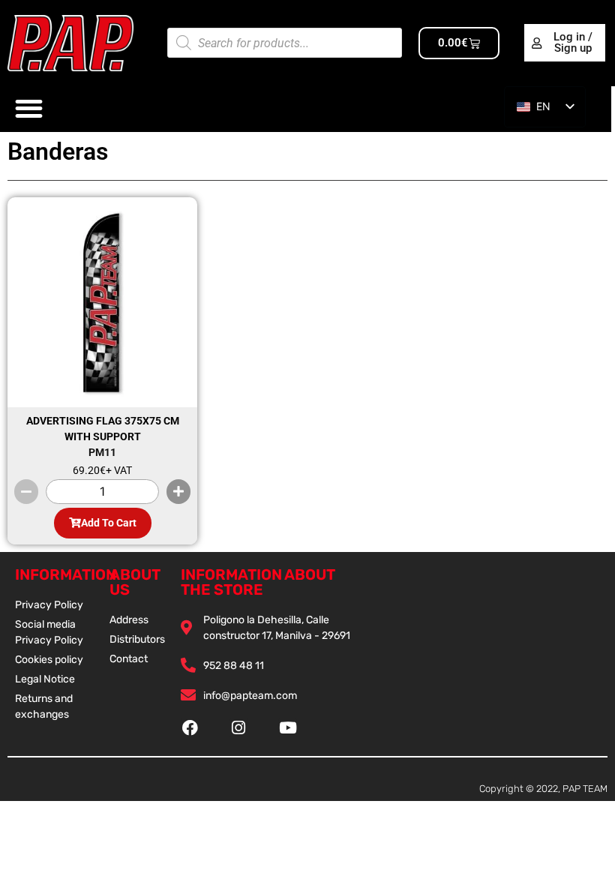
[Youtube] (287, 727)
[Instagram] (239, 727)
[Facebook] (190, 727)
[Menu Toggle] (29, 108)
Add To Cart (108, 523)
